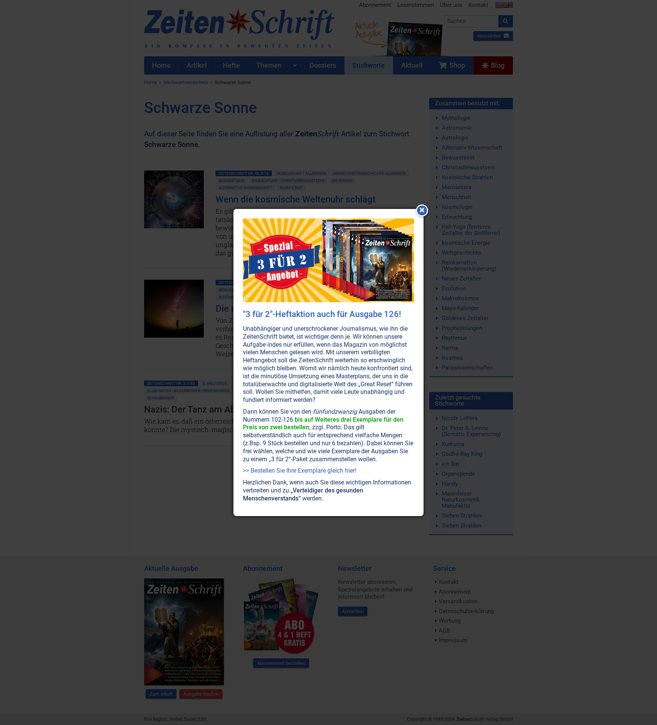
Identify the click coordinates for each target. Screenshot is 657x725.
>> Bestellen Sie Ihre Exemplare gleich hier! (299, 470)
